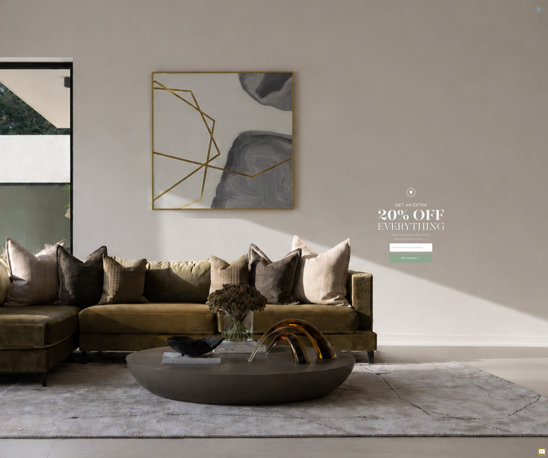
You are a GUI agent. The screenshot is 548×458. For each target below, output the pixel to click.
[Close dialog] (539, 9)
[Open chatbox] (542, 452)
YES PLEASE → (411, 258)
